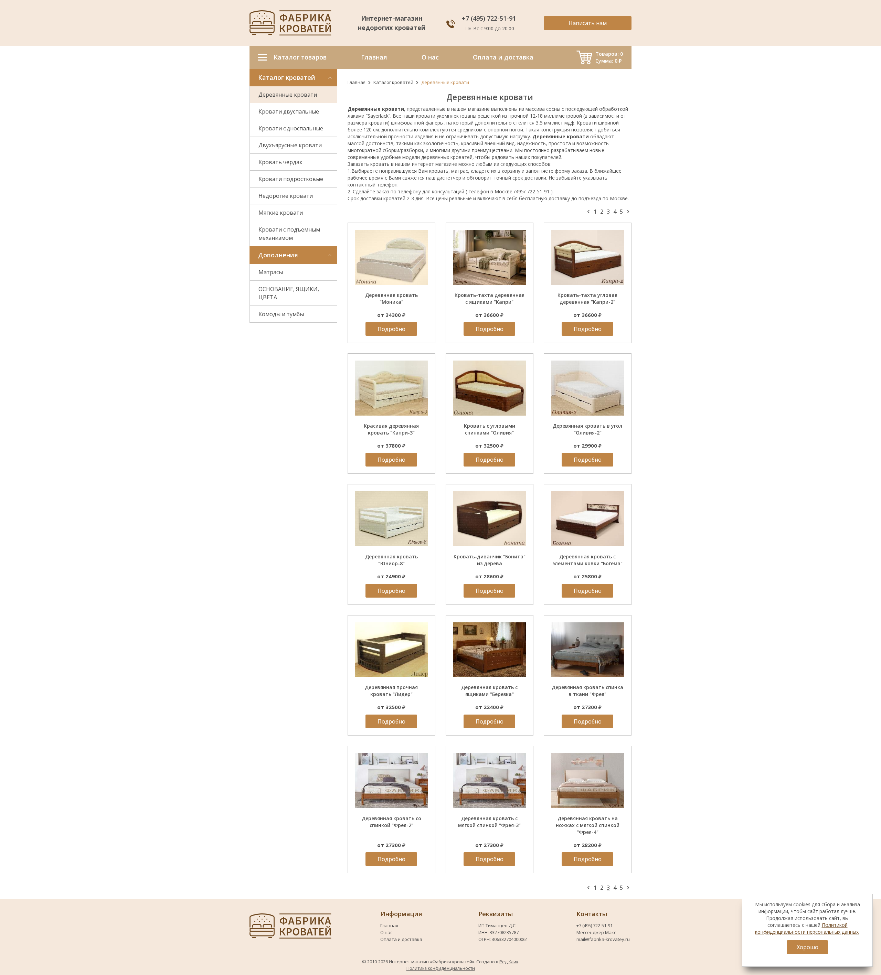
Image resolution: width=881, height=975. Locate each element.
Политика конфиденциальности (440, 968)
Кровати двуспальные (288, 111)
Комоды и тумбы (281, 314)
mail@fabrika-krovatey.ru (603, 939)
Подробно (391, 329)
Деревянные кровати (287, 94)
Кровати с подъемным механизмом (289, 234)
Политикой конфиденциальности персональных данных (807, 928)
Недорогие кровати (285, 196)
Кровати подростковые (290, 179)
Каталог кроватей (393, 82)
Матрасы (270, 272)
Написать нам (588, 23)
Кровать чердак (280, 162)
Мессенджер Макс (596, 932)
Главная (356, 82)
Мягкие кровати (280, 212)
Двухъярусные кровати (290, 145)
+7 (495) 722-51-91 (490, 18)
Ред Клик (508, 961)
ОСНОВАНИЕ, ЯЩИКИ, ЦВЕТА (288, 293)
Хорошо (807, 947)
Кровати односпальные (290, 128)
